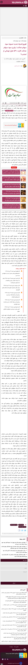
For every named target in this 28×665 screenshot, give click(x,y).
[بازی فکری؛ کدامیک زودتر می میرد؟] (23, 655)
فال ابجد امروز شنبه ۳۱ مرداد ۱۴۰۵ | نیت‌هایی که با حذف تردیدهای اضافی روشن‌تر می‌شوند (13, 629)
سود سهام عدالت (9, 110)
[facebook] (19, 530)
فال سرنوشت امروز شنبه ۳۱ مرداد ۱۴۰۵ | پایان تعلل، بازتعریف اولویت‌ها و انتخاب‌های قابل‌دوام (11, 288)
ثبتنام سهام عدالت (22, 527)
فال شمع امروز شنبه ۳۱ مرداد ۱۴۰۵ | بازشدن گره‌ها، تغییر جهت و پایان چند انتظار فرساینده (12, 199)
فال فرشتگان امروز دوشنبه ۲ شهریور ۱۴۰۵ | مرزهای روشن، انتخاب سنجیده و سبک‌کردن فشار (11, 172)
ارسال (14, 583)
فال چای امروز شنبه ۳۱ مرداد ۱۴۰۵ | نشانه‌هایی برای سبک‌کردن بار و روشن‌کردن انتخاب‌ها (11, 192)
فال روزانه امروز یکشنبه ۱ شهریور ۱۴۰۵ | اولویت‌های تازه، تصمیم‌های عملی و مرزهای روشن (15, 601)
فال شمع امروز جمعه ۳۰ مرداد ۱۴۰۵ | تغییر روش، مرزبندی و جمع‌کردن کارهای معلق (12, 309)
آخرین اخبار (22, 590)
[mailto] (5, 103)
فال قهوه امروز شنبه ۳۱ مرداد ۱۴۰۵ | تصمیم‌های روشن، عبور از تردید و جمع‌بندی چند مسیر (11, 273)
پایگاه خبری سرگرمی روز (21, 106)
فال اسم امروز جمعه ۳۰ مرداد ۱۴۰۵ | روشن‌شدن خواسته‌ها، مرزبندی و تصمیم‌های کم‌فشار (12, 295)
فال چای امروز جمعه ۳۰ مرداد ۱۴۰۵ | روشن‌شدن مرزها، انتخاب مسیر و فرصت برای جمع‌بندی (11, 302)
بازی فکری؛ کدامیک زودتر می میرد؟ (12, 653)
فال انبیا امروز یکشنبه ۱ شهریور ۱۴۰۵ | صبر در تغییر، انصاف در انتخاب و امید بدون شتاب (11, 179)
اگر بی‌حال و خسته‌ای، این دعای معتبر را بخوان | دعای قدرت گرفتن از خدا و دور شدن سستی (11, 206)
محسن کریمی (17, 66)
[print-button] (3, 103)
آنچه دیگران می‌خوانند (20, 268)
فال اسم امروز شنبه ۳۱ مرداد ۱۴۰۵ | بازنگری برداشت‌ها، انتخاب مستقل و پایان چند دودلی (11, 186)
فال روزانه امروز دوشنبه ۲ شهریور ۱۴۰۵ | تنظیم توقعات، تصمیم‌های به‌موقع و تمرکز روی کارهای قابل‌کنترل (15, 597)
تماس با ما (16, 647)
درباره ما (11, 647)
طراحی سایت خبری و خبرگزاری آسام (13, 663)
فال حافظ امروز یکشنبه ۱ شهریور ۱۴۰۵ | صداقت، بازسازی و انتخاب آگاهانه (13, 609)
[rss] (7, 659)
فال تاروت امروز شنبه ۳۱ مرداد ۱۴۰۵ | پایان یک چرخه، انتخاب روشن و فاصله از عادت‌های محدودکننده (11, 280)
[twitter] (22, 530)
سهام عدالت (21, 525)
